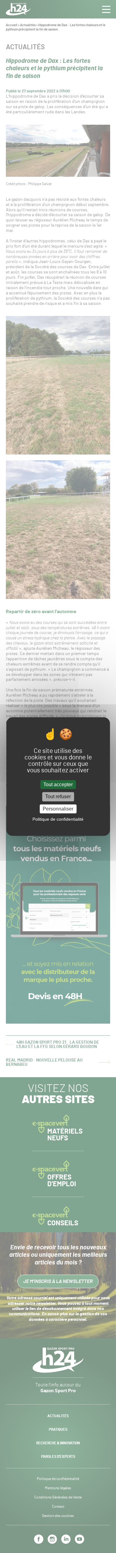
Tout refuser (58, 796)
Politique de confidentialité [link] (58, 819)
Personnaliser (58, 808)
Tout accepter (58, 784)
